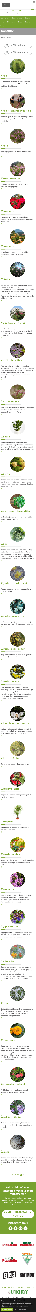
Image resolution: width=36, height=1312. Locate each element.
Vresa (4, 146)
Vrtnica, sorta (10, 211)
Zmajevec (7, 822)
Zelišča (20, 22)
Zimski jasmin (10, 682)
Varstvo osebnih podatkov (17, 1298)
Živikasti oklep (11, 1117)
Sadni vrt (27, 22)
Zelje (4, 544)
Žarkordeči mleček (13, 1084)
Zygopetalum (10, 927)
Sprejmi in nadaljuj (7, 1309)
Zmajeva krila (10, 789)
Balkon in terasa (17, 18)
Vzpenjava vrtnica (13, 323)
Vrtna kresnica (11, 179)
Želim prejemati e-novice (18, 1214)
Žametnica (8, 1040)
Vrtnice (6, 279)
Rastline (3, 37)
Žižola (5, 1152)
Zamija (5, 437)
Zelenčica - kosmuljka (15, 511)
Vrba (4, 76)
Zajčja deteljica (11, 360)
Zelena (5, 474)
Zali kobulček (10, 402)
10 (18, 1175)
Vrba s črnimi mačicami (17, 111)
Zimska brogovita (13, 616)
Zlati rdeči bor (11, 758)
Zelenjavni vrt (11, 22)
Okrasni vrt (28, 18)
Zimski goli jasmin (13, 649)
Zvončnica (8, 889)
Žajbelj (5, 1003)
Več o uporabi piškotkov (20, 1309)
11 (20, 1175)
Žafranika (7, 962)
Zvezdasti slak (10, 854)
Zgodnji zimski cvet (14, 583)
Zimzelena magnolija (15, 723)
